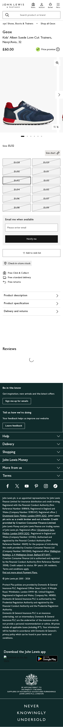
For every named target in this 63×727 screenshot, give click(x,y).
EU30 (11, 172)
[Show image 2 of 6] (59, 95)
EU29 (40, 163)
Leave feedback (13, 425)
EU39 (40, 208)
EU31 (40, 172)
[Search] (7, 15)
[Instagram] (46, 487)
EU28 (11, 163)
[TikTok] (55, 487)
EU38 (11, 208)
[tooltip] (57, 49)
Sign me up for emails (16, 401)
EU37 (40, 199)
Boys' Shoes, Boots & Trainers (17, 23)
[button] (58, 5)
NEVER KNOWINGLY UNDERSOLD (31, 713)
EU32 (11, 181)
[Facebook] (8, 487)
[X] (17, 487)
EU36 (11, 199)
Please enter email (16, 227)
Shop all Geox (48, 23)
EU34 (11, 190)
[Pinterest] (36, 487)
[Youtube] (27, 487)
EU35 (40, 190)
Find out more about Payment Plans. (20, 572)
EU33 (40, 181)
